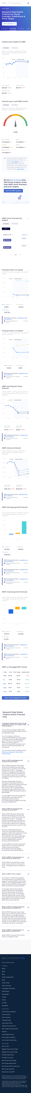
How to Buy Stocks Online (9, 1040)
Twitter (4, 1000)
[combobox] (16, 3)
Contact (4, 997)
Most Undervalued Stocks (9, 1063)
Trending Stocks (6, 1020)
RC (4, 679)
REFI (4, 683)
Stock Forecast (6, 1017)
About (3, 968)
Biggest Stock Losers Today (9, 1052)
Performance (5, 991)
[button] (15, 234)
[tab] (4, 29)
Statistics (4, 1031)
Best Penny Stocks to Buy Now (11, 1066)
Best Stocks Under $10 (8, 1072)
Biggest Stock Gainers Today (10, 1049)
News (3, 971)
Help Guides (5, 994)
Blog (3, 974)
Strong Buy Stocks (7, 1023)
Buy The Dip (5, 1046)
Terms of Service (6, 985)
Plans (3, 980)
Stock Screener (6, 1014)
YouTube (4, 1002)
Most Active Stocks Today (9, 1060)
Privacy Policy (6, 983)
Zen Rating (15, 162)
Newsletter (5, 1005)
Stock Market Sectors (8, 1034)
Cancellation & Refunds (8, 988)
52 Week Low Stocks (7, 1057)
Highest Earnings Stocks (9, 1026)
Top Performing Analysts (9, 1011)
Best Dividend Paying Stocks (10, 1028)
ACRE (5, 687)
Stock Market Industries (8, 1037)
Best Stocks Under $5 (8, 1069)
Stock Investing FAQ (7, 977)
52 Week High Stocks (8, 1055)
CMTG (5, 691)
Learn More (20, 169)
